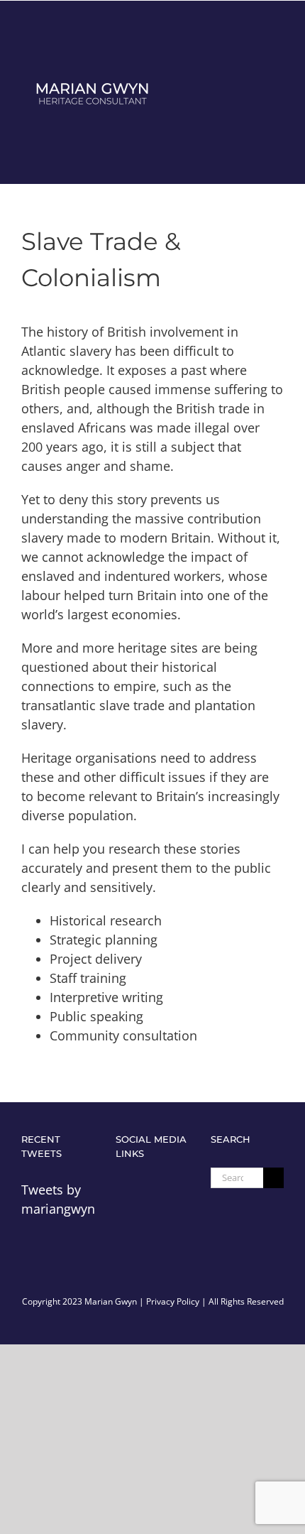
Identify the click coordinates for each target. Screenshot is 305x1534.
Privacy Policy (172, 1301)
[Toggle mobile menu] (278, 92)
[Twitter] (122, 1188)
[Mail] (147, 1188)
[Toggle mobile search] (252, 92)
